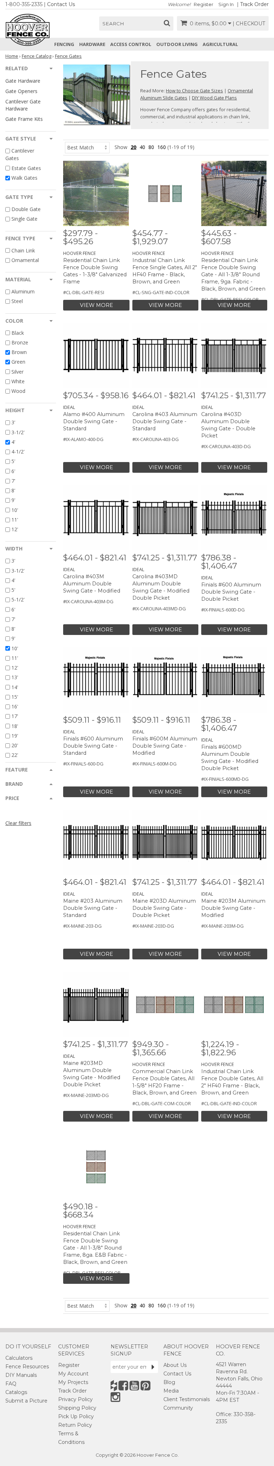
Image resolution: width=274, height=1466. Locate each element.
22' (14, 755)
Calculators (18, 1358)
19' (14, 735)
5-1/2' (18, 599)
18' (14, 726)
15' (14, 696)
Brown (19, 352)
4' (13, 442)
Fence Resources (27, 1366)
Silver (17, 371)
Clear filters (18, 823)
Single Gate (24, 219)
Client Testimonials (186, 1399)
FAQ (10, 1383)
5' (13, 461)
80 (151, 147)
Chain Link (23, 250)
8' (13, 490)
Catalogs (16, 1392)
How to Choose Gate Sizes (194, 90)
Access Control (130, 44)
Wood (18, 391)
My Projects (73, 1382)
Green (18, 362)
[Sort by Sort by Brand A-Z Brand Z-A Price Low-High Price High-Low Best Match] (87, 147)
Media (171, 1391)
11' (14, 519)
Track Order (254, 4)
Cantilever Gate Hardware (23, 105)
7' (13, 480)
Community (178, 1408)
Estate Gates (26, 168)
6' (13, 471)
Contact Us (61, 4)
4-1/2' (18, 451)
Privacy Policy (75, 1399)
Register (203, 4)
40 (142, 147)
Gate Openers (21, 91)
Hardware (92, 44)
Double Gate (26, 209)
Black (17, 332)
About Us (175, 1365)
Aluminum (23, 291)
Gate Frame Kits (24, 119)
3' (13, 422)
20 (133, 147)
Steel (17, 301)
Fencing (64, 44)
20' (14, 745)
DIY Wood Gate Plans (214, 97)
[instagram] (115, 1397)
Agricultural (220, 44)
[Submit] (153, 1367)
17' (14, 716)
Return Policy (75, 1425)
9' (13, 500)
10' (14, 510)
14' (14, 687)
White (18, 381)
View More (96, 305)
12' (14, 529)
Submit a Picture (26, 1401)
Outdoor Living (177, 44)
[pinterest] (145, 1386)
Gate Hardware (22, 80)
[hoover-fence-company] (114, 1386)
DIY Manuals (21, 1375)
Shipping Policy (77, 1408)
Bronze (19, 342)
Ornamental (25, 260)
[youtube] (134, 1386)
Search (113, 23)
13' (14, 677)
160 (161, 147)
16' (14, 706)
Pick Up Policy (76, 1416)
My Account (73, 1373)
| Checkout (249, 23)
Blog (169, 1382)
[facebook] (123, 1386)
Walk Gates (24, 177)
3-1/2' (18, 432)
